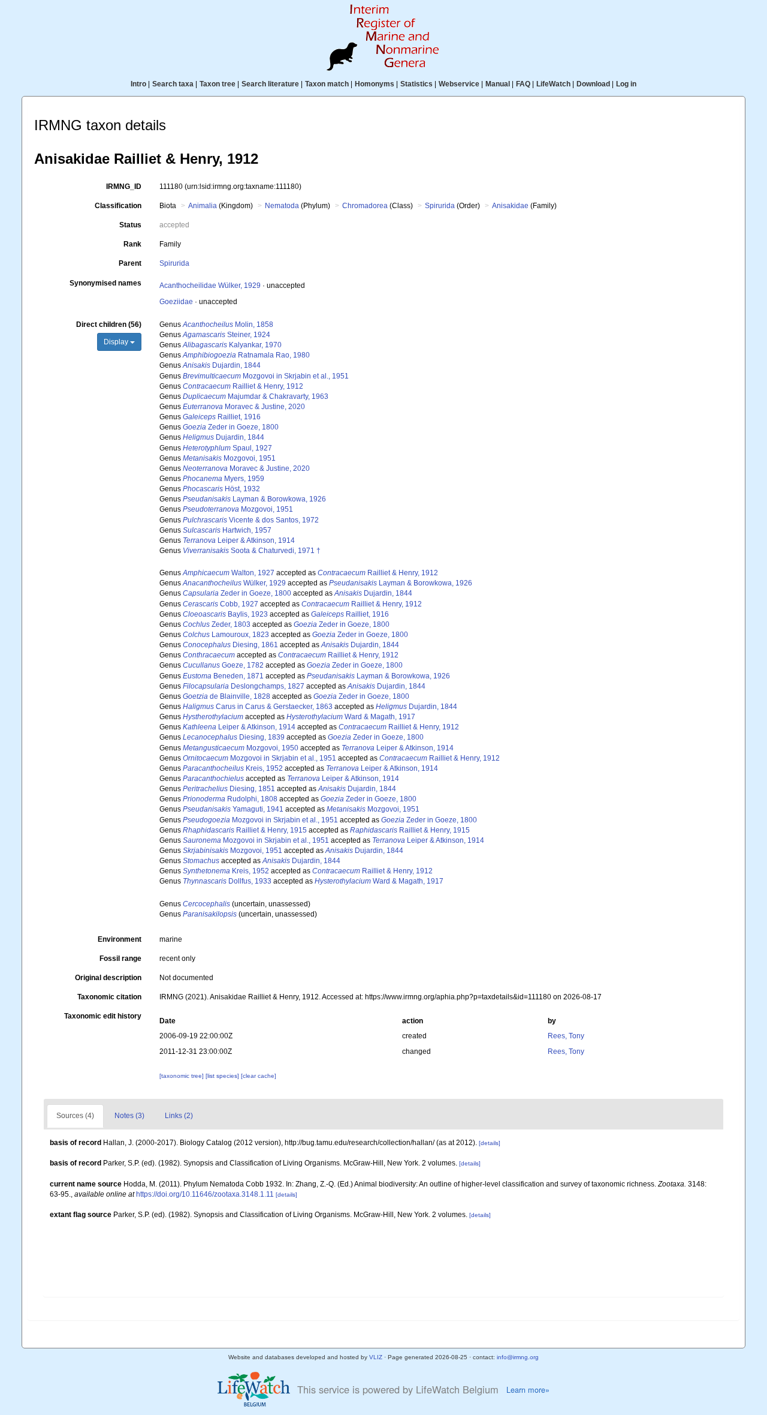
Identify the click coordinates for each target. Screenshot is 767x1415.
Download (593, 84)
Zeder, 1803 (216, 624)
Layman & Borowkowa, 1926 (254, 499)
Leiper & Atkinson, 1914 (239, 540)
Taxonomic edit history (102, 1016)
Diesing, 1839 (234, 737)
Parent (130, 263)
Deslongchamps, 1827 (243, 686)
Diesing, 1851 (229, 789)
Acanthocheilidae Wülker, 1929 (210, 285)
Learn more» (527, 1389)
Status (130, 225)
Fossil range (120, 958)
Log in (626, 84)
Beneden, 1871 (223, 676)
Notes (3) (129, 1115)
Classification (118, 206)
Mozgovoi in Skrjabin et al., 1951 (266, 376)
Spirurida (440, 206)
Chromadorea (365, 206)
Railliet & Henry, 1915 (245, 830)
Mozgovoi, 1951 (229, 458)
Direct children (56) (108, 324)
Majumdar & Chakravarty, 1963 (255, 396)
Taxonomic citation (109, 997)
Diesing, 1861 (230, 645)
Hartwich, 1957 (227, 530)
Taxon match (327, 84)
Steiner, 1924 (226, 335)
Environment (119, 939)
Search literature (270, 84)
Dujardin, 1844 (222, 365)
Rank (132, 244)
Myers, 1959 (223, 478)
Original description (108, 978)
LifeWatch (553, 84)
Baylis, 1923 (225, 614)
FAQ (523, 84)
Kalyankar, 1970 (232, 345)
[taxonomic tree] (182, 1075)
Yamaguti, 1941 (233, 809)
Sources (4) (75, 1115)
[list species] (223, 1075)
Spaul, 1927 (227, 448)
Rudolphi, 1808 (230, 799)
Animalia (202, 206)
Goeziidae (176, 302)
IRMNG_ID (123, 186)
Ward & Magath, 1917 (350, 717)
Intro (138, 84)
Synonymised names (105, 283)
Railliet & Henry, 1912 (243, 386)
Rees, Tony (566, 1036)
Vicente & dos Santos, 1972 (251, 520)
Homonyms (374, 84)
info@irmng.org (518, 1357)
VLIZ (375, 1357)
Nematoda (282, 206)
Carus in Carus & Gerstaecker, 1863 (258, 706)
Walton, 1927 (228, 573)
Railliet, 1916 (222, 417)
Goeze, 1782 (223, 665)
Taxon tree (217, 84)
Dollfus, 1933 (227, 881)
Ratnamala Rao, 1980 (246, 355)
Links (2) (179, 1115)
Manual (497, 84)
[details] (489, 1143)
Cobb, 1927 (220, 604)
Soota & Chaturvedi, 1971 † (252, 550)
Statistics (416, 84)
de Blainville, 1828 (226, 696)
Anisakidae (510, 206)
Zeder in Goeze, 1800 (231, 427)
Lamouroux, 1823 (226, 634)
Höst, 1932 (221, 489)
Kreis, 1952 (233, 768)
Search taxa (173, 84)
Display (117, 342)
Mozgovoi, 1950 (240, 748)
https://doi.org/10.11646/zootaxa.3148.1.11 (205, 1194)
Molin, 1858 (228, 324)
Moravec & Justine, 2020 (244, 406)
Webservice (459, 84)
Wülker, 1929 (234, 583)
